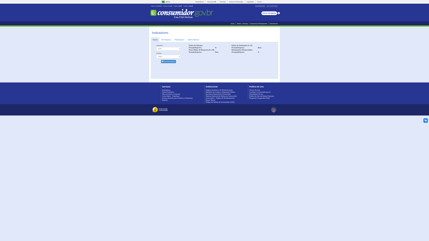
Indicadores (274, 23)
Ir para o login (178, 6)
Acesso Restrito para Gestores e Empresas (177, 98)
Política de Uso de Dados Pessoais (261, 96)
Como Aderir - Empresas (171, 96)
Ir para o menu (167, 6)
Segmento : (159, 45)
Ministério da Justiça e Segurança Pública (220, 92)
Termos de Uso (254, 90)
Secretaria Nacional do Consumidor (218, 94)
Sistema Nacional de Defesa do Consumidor (221, 96)
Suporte (165, 100)
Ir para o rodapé (188, 6)
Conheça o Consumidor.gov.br (260, 92)
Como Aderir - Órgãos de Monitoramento (220, 98)
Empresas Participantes (258, 23)
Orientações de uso (256, 94)
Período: (159, 53)
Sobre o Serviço (242, 23)
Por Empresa (166, 40)
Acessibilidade (260, 6)
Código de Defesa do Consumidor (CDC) (220, 102)
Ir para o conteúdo (156, 6)
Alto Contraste (272, 6)
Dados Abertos (193, 40)
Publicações (179, 40)
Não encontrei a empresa (171, 94)
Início (232, 23)
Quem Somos (210, 100)
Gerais (155, 40)
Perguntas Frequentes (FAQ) (259, 98)
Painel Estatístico (168, 92)
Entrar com (269, 13)
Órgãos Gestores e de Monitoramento (219, 90)
